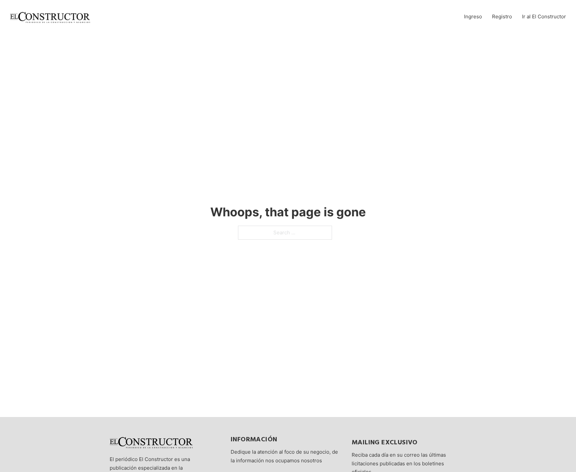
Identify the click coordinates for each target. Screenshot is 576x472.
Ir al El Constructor (544, 16)
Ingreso (473, 16)
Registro (502, 16)
